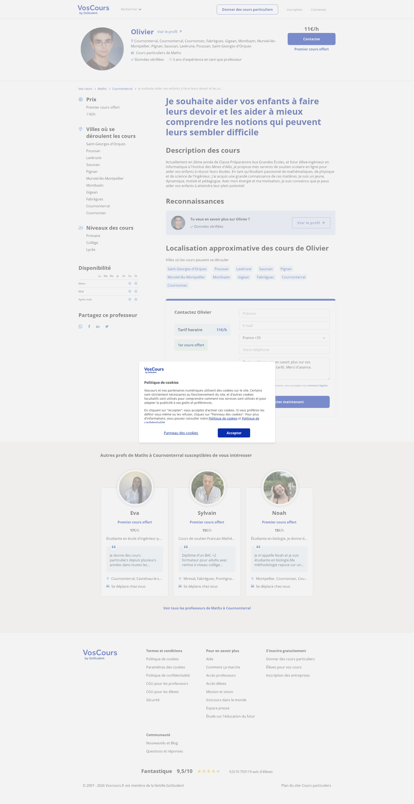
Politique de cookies (223, 418)
